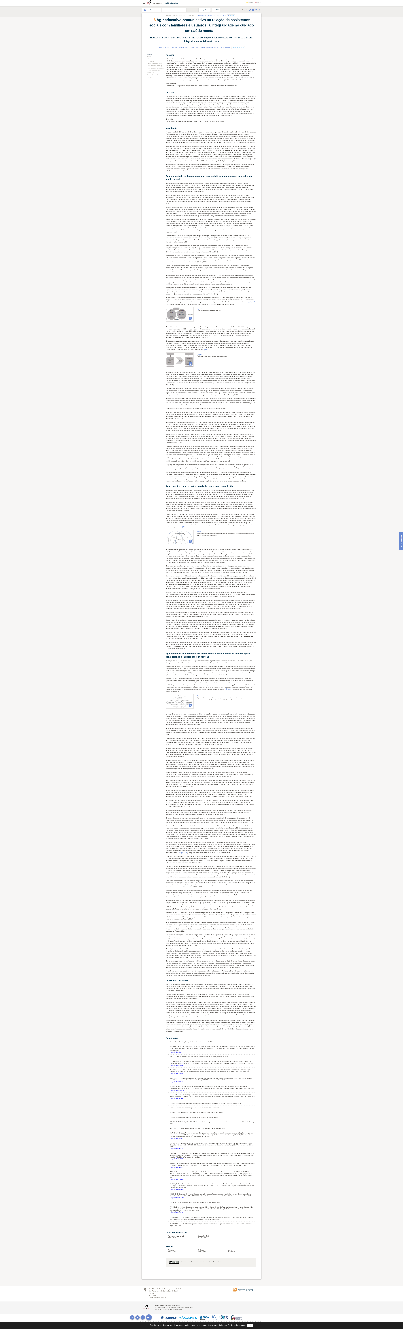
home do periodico (151, 10)
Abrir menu (145, 3)
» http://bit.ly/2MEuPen (177, 1098)
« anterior (180, 10)
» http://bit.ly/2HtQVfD (176, 1065)
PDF (217, 10)
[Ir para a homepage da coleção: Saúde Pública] (149, 3)
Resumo (149, 54)
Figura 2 (208, 349)
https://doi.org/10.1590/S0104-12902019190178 (212, 15)
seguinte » (204, 10)
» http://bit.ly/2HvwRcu (177, 1198)
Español (251, 2)
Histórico (149, 77)
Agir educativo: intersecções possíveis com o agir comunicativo (156, 66)
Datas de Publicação (153, 75)
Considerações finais (154, 70)
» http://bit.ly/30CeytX (176, 1052)
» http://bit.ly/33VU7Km (177, 1189)
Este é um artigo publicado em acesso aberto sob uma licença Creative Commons (202, 1261)
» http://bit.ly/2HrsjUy (176, 1212)
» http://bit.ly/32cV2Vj (176, 1138)
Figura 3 (186, 527)
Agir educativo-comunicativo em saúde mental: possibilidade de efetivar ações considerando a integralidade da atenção (156, 68)
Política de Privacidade (236, 1325)
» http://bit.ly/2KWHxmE (177, 1179)
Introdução (151, 61)
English (259, 2)
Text (148, 59)
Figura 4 (230, 689)
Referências (150, 72)
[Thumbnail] (180, 314)
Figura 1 (252, 302)
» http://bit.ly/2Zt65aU (176, 1167)
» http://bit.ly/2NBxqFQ (177, 1090)
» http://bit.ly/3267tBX (176, 1082)
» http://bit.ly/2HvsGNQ (177, 1073)
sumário (168, 10)
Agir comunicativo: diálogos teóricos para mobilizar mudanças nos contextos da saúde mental (156, 63)
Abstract (149, 56)
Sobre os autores (238, 47)
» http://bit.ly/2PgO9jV (176, 1159)
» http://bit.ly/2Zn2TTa (176, 1148)
